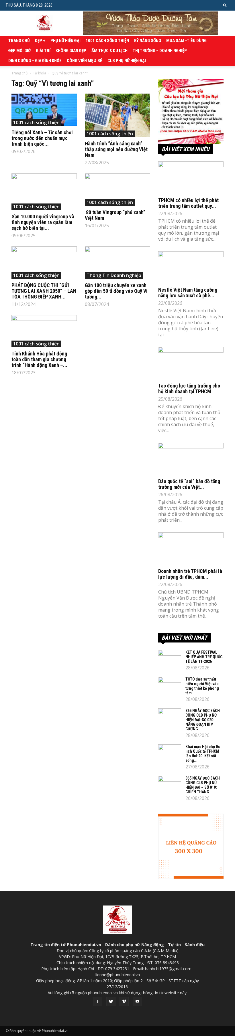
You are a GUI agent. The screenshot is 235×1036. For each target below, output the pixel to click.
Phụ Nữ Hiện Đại (65, 40)
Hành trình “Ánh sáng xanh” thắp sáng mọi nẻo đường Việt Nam (116, 149)
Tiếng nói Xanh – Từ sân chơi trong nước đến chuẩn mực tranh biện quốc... (42, 138)
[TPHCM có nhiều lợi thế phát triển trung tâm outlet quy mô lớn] (191, 177)
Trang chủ (19, 40)
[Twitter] (110, 1001)
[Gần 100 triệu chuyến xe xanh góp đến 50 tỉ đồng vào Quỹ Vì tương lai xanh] (117, 262)
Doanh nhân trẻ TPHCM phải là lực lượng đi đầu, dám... (190, 574)
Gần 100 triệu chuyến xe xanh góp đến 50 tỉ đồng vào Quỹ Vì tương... (116, 291)
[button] (225, 5)
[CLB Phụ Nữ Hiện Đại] (191, 111)
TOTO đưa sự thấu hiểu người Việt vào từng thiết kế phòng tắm (202, 686)
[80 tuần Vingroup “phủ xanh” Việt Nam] (117, 189)
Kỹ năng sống (147, 40)
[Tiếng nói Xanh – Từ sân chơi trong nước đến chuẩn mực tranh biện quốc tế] (44, 110)
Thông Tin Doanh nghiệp (114, 275)
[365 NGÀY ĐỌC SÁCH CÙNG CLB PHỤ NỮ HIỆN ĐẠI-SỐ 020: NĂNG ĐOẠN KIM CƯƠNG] (169, 716)
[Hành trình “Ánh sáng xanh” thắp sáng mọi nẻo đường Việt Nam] (117, 115)
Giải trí (43, 50)
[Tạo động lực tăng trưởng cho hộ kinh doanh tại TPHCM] (191, 363)
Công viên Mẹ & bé (84, 60)
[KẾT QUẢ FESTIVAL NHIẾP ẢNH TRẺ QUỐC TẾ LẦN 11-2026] (169, 658)
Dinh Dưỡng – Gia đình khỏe (35, 60)
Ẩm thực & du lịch (109, 50)
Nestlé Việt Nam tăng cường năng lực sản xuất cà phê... (187, 292)
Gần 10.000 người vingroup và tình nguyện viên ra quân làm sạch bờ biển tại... (42, 222)
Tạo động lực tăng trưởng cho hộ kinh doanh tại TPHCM (189, 388)
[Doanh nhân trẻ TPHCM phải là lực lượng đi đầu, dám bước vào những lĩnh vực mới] (191, 548)
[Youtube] (137, 1001)
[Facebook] (97, 1001)
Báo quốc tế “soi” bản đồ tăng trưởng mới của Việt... (189, 484)
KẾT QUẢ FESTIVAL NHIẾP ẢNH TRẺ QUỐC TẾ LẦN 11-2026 (203, 657)
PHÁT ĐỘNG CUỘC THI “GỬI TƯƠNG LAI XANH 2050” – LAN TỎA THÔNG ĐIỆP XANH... (43, 291)
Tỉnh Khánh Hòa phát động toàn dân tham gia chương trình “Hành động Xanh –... (39, 359)
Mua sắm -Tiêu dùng (186, 40)
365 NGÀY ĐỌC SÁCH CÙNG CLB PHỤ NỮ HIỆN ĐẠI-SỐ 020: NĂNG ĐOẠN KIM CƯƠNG (202, 719)
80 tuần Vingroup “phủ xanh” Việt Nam (115, 215)
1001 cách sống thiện (107, 40)
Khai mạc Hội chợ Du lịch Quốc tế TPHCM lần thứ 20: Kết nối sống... (202, 753)
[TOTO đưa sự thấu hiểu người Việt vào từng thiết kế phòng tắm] (169, 685)
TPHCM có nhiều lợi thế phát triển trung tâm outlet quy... (188, 203)
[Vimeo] (124, 1001)
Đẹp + (40, 40)
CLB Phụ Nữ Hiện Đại (126, 60)
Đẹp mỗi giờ (19, 50)
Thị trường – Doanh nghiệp (160, 50)
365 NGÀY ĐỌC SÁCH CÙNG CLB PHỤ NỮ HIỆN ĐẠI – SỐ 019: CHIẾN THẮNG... (202, 785)
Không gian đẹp (71, 50)
